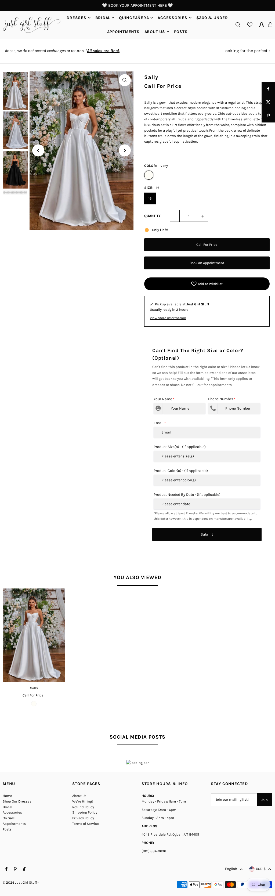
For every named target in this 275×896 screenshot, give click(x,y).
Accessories (12, 812)
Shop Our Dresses (17, 801)
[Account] (261, 24)
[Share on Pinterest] (268, 115)
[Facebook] (6, 869)
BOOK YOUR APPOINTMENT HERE (137, 5)
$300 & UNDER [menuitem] (212, 17)
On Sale (9, 818)
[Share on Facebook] (268, 89)
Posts (7, 829)
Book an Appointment (207, 263)
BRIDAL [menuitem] (102, 17)
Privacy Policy (83, 818)
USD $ (261, 869)
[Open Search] (238, 24)
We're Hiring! (82, 801)
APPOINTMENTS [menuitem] (123, 31)
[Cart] (270, 24)
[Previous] (38, 150)
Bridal (7, 807)
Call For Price (206, 245)
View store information (168, 318)
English (231, 869)
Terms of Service (85, 824)
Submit (207, 534)
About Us (79, 796)
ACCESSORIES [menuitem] (172, 17)
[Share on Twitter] (268, 102)
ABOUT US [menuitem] (154, 31)
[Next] (125, 150)
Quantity (152, 216)
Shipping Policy (84, 812)
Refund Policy (83, 807)
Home (7, 796)
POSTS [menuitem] (181, 31)
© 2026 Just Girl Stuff (20, 882)
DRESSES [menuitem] (76, 17)
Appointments (14, 824)
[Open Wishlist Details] (249, 24)
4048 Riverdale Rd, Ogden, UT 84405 (170, 834)
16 (150, 198)
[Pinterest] (15, 869)
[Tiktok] (24, 869)
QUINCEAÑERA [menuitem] (134, 17)
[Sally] (34, 635)
